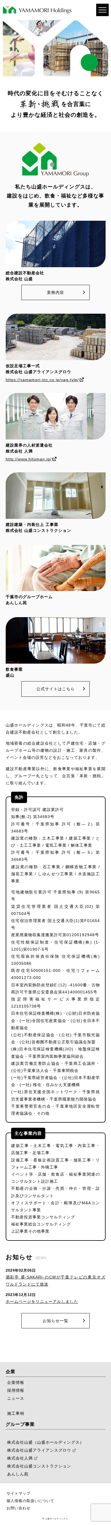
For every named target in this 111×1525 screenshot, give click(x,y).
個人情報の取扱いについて (30, 1501)
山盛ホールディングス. (57, 1519)
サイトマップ (18, 1493)
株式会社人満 (20, 1458)
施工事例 (15, 1413)
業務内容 (55, 292)
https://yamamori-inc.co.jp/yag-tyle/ (42, 379)
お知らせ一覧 (55, 1320)
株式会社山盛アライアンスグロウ (39, 1450)
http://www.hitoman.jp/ (29, 459)
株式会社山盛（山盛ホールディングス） (45, 1442)
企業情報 (15, 1382)
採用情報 (15, 1390)
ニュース (15, 1398)
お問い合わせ (18, 1508)
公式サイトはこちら (55, 689)
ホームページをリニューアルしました (42, 1301)
